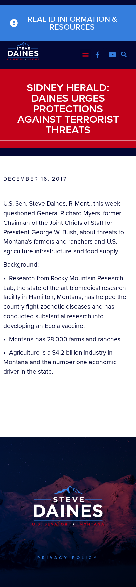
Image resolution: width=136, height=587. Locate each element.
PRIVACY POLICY (67, 558)
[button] (85, 54)
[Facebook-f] (97, 54)
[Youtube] (112, 54)
